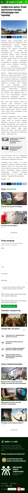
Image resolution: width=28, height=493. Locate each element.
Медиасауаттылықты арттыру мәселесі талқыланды (16, 148)
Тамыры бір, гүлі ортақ (10, 329)
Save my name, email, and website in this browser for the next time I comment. (14, 287)
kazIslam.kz (6, 489)
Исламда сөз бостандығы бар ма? (12, 423)
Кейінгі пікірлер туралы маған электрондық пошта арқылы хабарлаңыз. (13, 294)
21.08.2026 (12, 144)
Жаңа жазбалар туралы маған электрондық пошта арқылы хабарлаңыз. (13, 301)
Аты (2, 267)
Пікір (3, 248)
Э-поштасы (5, 273)
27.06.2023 (4, 227)
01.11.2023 (4, 208)
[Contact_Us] (19, 489)
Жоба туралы (13, 483)
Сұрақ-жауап (5, 420)
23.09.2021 (3, 18)
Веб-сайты (4, 280)
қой (8, 179)
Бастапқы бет (4, 483)
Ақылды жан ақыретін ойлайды (11, 206)
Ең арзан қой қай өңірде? (9, 225)
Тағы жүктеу (14, 232)
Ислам (4, 203)
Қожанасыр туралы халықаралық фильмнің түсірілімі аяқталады (15, 349)
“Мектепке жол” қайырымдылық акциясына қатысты (15, 336)
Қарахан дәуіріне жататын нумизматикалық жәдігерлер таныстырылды (14, 356)
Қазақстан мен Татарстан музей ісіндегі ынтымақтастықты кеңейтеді (17, 140)
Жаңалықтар (5, 222)
